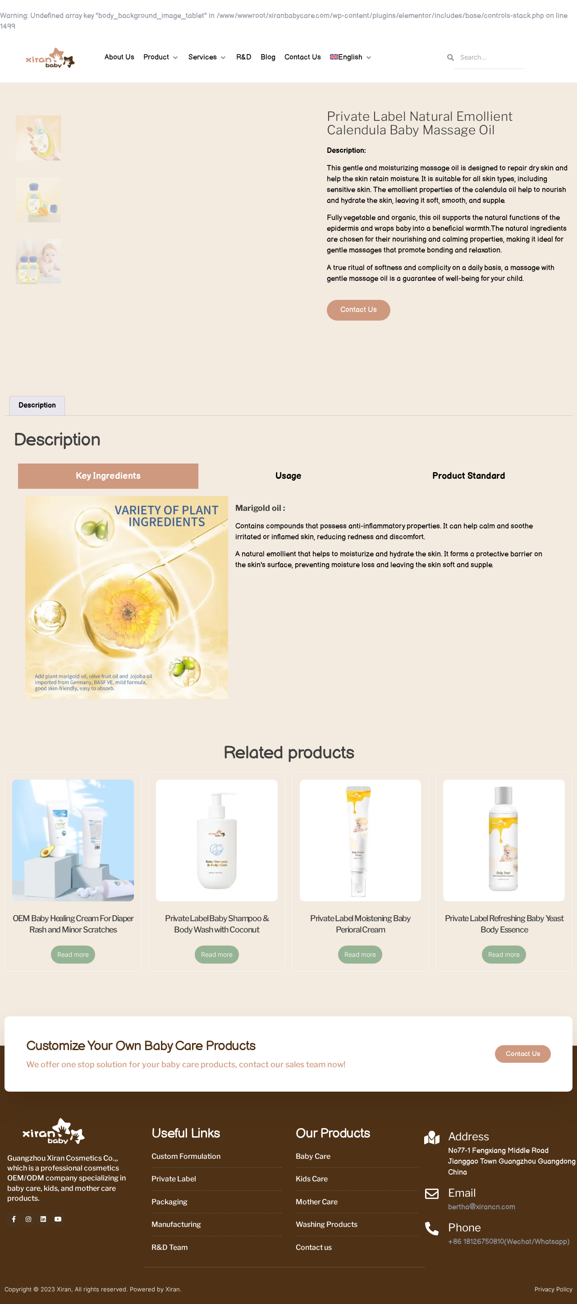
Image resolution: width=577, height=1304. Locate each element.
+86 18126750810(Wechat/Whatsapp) (509, 1242)
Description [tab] (37, 405)
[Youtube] (58, 1219)
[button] (161, 57)
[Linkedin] (43, 1219)
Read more (73, 954)
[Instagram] (28, 1219)
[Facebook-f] (13, 1219)
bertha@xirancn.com (481, 1207)
